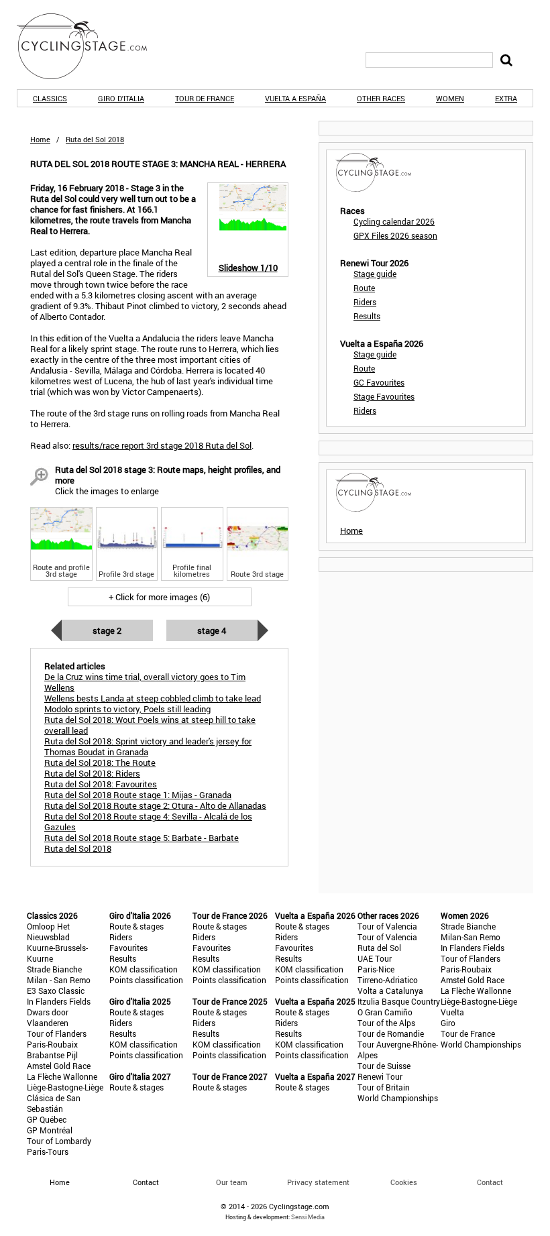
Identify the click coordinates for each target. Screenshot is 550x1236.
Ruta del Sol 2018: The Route (100, 762)
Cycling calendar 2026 (394, 221)
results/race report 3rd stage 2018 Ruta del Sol (162, 445)
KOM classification (143, 969)
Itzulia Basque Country (399, 1001)
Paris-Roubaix (52, 1044)
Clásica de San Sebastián (53, 1103)
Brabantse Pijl (52, 1055)
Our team (232, 1182)
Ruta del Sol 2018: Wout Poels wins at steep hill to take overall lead (150, 725)
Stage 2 (107, 630)
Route (364, 287)
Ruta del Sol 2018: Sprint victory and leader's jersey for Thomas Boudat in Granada (148, 746)
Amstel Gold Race (59, 1065)
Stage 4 (211, 630)
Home (40, 139)
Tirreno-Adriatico (388, 979)
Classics (50, 98)
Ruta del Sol (379, 947)
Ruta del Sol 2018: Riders (92, 773)
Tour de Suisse (384, 1065)
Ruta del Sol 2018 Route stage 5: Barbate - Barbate (141, 838)
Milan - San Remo (59, 979)
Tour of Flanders (57, 1033)
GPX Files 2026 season (395, 235)
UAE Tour (375, 958)
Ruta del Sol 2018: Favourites (100, 784)
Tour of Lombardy (59, 1140)
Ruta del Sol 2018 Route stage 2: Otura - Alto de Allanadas (155, 805)
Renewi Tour (380, 1076)
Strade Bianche (54, 969)
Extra (506, 98)
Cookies (403, 1182)
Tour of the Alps (386, 1022)
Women (450, 98)
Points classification (146, 979)
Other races (381, 98)
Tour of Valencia (387, 926)
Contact (490, 1182)
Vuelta (452, 1012)
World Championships (398, 1097)
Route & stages (136, 926)
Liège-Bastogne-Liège (65, 1087)
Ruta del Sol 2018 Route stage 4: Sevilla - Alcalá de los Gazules (148, 821)
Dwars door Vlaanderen (47, 1017)
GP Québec (46, 1119)
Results (366, 316)
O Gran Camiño (385, 1012)
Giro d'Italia (121, 98)
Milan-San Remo (470, 937)
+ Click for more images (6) (159, 597)
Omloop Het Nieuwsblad (48, 931)
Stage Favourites (384, 396)
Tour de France (204, 98)
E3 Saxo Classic (56, 990)
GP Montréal (49, 1130)
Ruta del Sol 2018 (77, 848)
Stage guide (374, 273)
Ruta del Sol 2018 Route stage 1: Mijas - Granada (137, 795)
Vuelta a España (295, 98)
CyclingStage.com (90, 46)
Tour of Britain (384, 1087)
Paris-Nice (376, 969)
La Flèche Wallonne (62, 1076)
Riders (364, 301)
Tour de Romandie (391, 1033)
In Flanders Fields (59, 1001)
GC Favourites (378, 382)
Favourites (128, 947)
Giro (448, 1022)
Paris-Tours (47, 1151)
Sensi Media (308, 1217)
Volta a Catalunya (390, 990)
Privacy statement (318, 1182)
